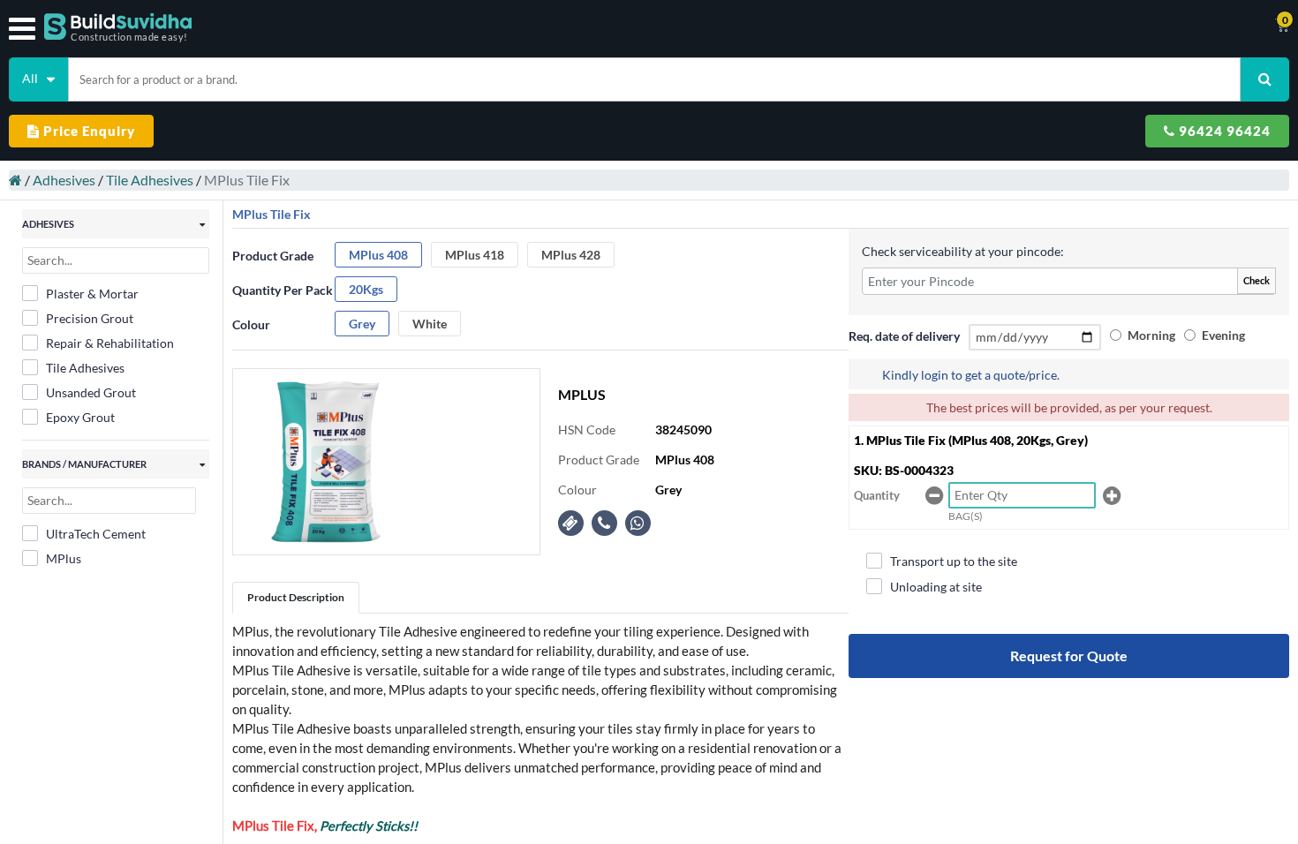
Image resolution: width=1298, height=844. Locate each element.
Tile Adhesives (149, 179)
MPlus (63, 558)
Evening (1223, 335)
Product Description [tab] (295, 597)
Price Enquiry (87, 131)
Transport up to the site (953, 561)
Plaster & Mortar (92, 293)
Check (1256, 280)
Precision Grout (89, 318)
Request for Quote (1069, 655)
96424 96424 (1223, 131)
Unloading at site (936, 586)
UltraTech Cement (96, 533)
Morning (1151, 335)
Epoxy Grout (80, 417)
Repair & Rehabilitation (110, 342)
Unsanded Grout (91, 392)
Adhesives (64, 179)
